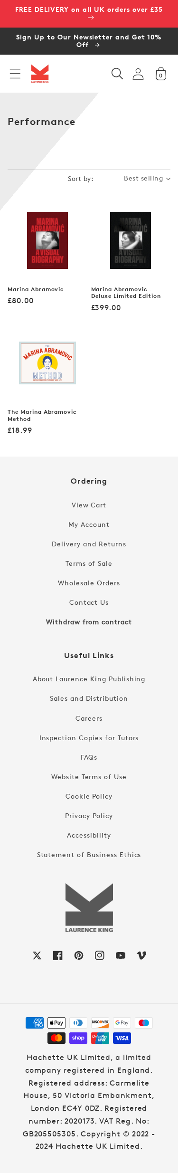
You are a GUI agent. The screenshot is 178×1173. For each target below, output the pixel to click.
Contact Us (89, 602)
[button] (15, 73)
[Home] (39, 73)
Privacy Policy (88, 815)
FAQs (89, 757)
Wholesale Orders (89, 583)
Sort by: (81, 178)
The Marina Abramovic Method (42, 415)
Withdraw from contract (89, 622)
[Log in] (138, 74)
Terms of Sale (89, 563)
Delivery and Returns (89, 544)
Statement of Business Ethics (89, 854)
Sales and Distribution (89, 698)
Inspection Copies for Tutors (89, 738)
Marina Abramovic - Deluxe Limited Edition (126, 293)
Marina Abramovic (36, 289)
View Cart (89, 505)
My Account (89, 524)
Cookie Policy (89, 796)
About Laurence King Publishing (89, 679)
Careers (89, 718)
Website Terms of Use (89, 776)
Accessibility (89, 835)
